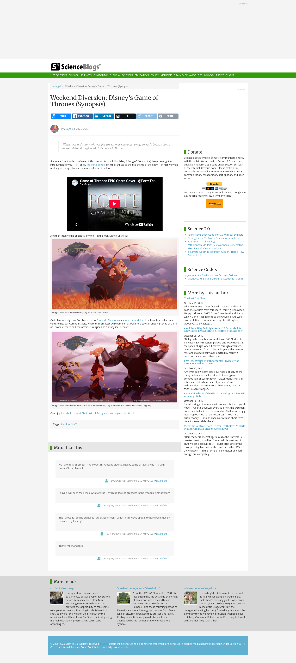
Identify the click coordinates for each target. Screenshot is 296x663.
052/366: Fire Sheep (61, 588)
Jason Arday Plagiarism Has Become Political (212, 275)
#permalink (160, 480)
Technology (206, 75)
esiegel (57, 86)
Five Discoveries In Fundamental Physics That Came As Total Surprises (211, 362)
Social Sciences (123, 75)
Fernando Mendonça (108, 320)
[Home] (82, 67)
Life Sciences (58, 75)
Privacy (104, 643)
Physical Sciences (80, 75)
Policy (154, 75)
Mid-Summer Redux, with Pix (201, 588)
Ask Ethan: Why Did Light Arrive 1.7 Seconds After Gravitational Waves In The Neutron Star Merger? (213, 329)
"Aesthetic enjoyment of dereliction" (138, 588)
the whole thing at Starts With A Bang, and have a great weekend (97, 413)
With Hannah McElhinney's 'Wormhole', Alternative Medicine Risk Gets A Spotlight (215, 246)
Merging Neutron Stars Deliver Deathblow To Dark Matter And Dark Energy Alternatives (214, 427)
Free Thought (225, 75)
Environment (102, 75)
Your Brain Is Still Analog (201, 241)
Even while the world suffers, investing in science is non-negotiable (214, 395)
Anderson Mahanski (136, 320)
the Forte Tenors (96, 164)
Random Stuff (68, 424)
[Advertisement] (148, 30)
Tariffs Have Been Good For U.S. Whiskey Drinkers (215, 234)
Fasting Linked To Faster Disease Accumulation (214, 238)
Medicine (166, 75)
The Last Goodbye (194, 298)
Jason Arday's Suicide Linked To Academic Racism (215, 278)
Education (142, 75)
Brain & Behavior (185, 75)
